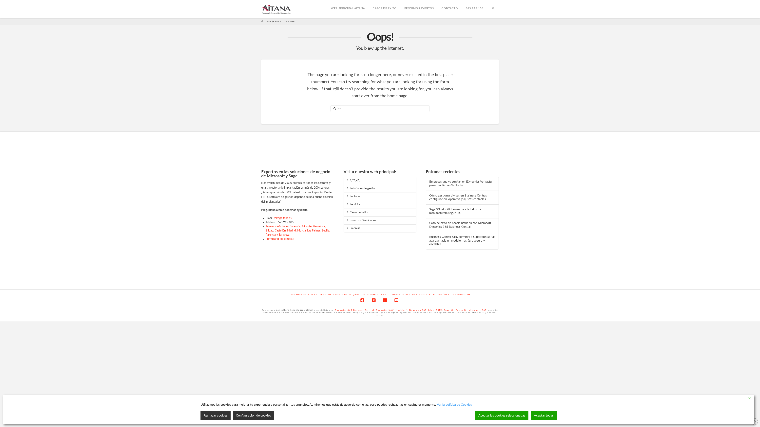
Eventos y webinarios (335, 295)
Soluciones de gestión (363, 188)
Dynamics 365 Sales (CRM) (425, 310)
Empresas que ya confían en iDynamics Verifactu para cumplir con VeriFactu (460, 183)
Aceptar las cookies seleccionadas (501, 415)
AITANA (354, 180)
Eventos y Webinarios (363, 220)
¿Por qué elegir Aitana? (370, 295)
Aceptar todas (544, 415)
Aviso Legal (427, 295)
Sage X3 (449, 310)
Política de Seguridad (454, 295)
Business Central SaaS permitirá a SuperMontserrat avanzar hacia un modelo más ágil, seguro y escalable (462, 240)
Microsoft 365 (478, 310)
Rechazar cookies (215, 415)
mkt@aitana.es (283, 218)
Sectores (355, 196)
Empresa (355, 228)
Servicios (355, 204)
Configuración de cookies (253, 415)
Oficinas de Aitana (304, 295)
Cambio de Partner (403, 295)
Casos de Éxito (359, 212)
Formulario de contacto (280, 239)
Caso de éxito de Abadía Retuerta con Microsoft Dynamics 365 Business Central (460, 225)
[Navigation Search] (493, 9)
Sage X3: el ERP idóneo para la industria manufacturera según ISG (455, 211)
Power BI (461, 310)
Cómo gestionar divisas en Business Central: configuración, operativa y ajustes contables (458, 197)
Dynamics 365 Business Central (354, 310)
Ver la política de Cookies (454, 404)
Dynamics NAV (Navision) (392, 310)
